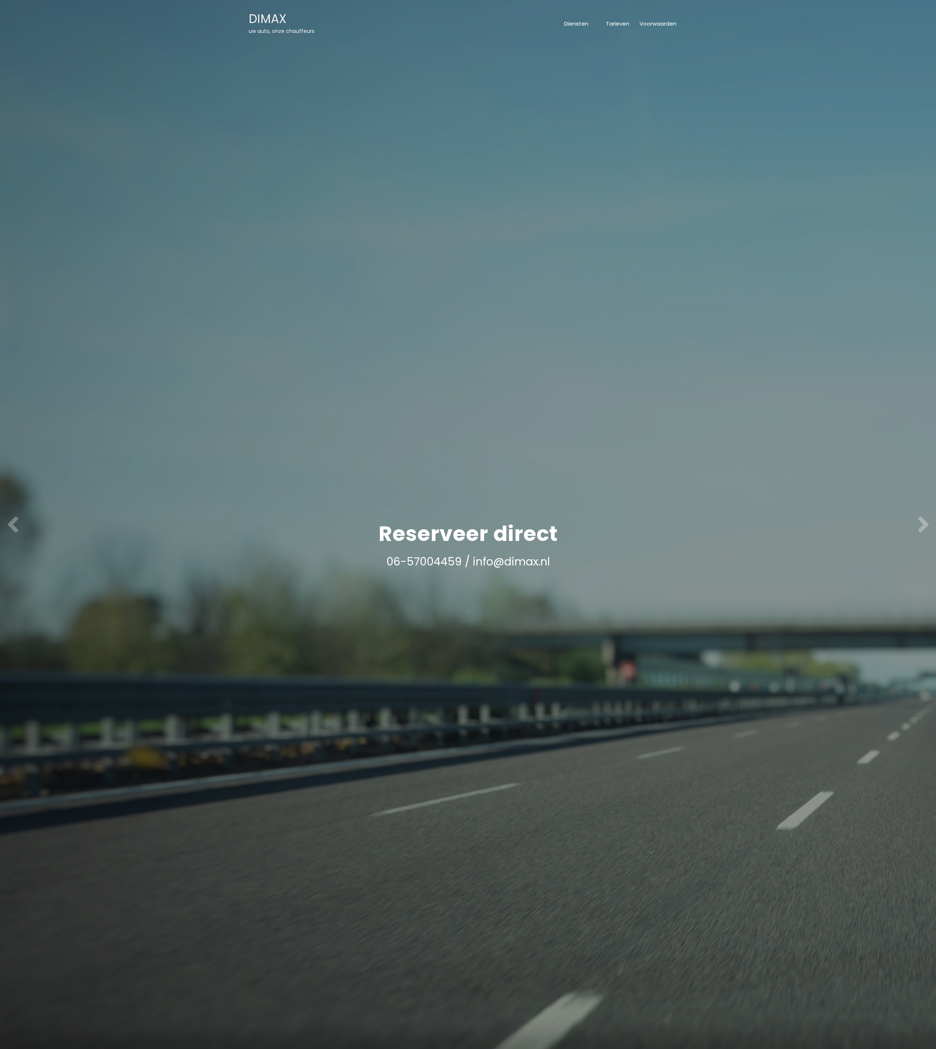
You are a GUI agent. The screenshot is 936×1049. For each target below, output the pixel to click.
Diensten (576, 23)
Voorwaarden (657, 23)
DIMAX (268, 18)
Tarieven (617, 23)
